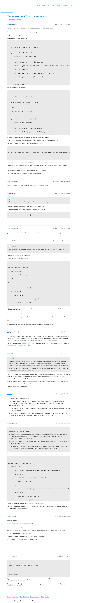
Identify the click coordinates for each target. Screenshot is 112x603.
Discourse (17, 600)
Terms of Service (34, 597)
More (73, 5)
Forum (58, 5)
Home (9, 597)
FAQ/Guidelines (24, 597)
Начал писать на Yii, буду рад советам (27, 16)
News (38, 5)
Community (65, 5)
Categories (15, 597)
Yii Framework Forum (7, 12)
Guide (43, 5)
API (48, 5)
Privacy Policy (45, 597)
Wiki (52, 5)
